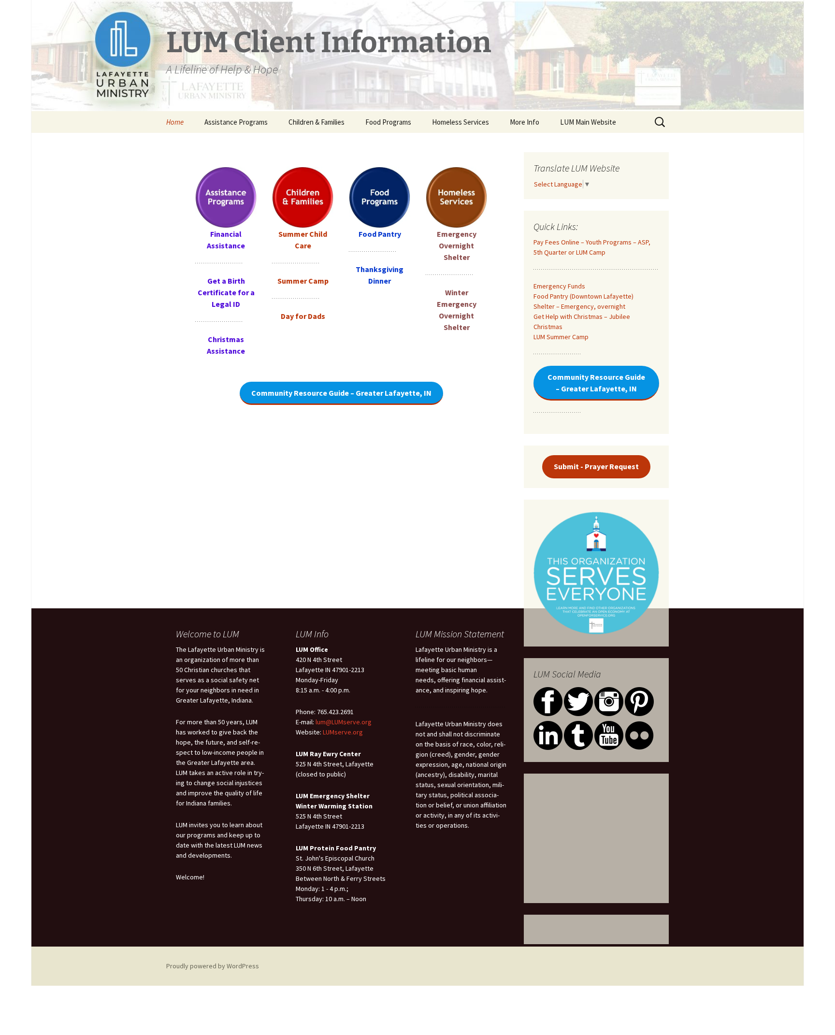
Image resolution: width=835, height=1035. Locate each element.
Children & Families (316, 122)
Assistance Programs (236, 122)
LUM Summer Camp (561, 336)
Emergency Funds (559, 286)
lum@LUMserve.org (344, 722)
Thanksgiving (379, 269)
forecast (596, 888)
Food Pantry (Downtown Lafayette (582, 296)
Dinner (379, 281)
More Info (524, 122)
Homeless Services (460, 122)
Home (175, 122)
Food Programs (388, 122)
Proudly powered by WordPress (212, 966)
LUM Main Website (588, 122)
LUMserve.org (343, 732)
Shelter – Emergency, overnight (579, 306)
